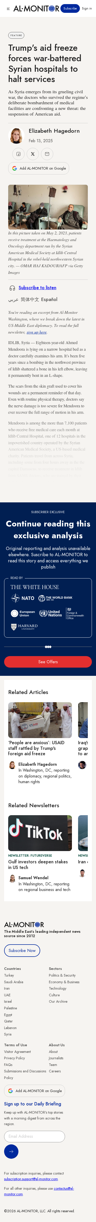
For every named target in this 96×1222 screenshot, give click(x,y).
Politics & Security (62, 975)
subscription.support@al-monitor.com (31, 1179)
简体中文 (30, 299)
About (53, 1051)
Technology (57, 988)
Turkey (9, 975)
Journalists (56, 1058)
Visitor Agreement (17, 1051)
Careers (55, 1071)
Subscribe (70, 8)
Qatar (8, 1021)
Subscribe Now (22, 951)
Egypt (8, 1014)
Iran (7, 988)
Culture (54, 995)
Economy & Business (64, 982)
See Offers (48, 662)
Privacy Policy (14, 1058)
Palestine (10, 1008)
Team (53, 1064)
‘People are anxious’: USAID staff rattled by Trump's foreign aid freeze (36, 748)
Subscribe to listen (37, 287)
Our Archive (58, 1001)
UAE (7, 995)
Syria (8, 1034)
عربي (13, 299)
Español (49, 299)
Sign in (87, 8)
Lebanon (10, 1027)
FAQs (8, 1064)
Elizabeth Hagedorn (54, 131)
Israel (8, 1001)
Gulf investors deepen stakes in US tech (38, 864)
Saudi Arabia (13, 982)
